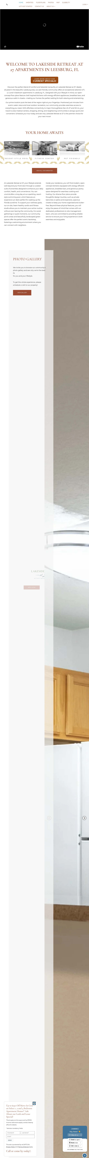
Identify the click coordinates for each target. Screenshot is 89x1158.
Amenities (29, 2)
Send (10, 1140)
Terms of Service (23, 1147)
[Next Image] (84, 818)
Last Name (25, 1132)
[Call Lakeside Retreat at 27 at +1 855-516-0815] (7, 4)
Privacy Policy (10, 1147)
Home (21, 2)
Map (58, 2)
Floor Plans (40, 2)
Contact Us (39, 6)
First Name (10, 1132)
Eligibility (66, 2)
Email (9, 1136)
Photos (51, 2)
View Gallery (22, 292)
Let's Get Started (25, 6)
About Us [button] (50, 6)
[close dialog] (34, 1103)
